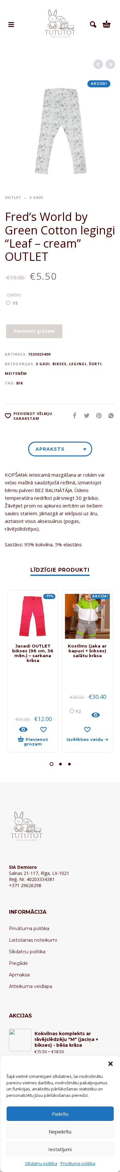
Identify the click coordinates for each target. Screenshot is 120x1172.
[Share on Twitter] (85, 415)
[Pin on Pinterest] (97, 415)
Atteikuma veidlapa (30, 986)
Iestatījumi (60, 1149)
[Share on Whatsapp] (109, 415)
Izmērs (14, 295)
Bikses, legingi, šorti (77, 363)
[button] (110, 1064)
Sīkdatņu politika (41, 1163)
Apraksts (50, 449)
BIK (19, 383)
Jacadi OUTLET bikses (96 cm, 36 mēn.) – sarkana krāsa (32, 653)
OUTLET (13, 197)
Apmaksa (19, 975)
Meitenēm (16, 373)
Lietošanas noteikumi (33, 940)
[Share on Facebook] (73, 415)
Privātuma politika (77, 1163)
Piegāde (18, 963)
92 (78, 711)
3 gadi (36, 197)
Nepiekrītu (60, 1131)
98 (15, 303)
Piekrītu (60, 1114)
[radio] (16, 303)
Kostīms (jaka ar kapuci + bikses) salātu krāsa (87, 650)
